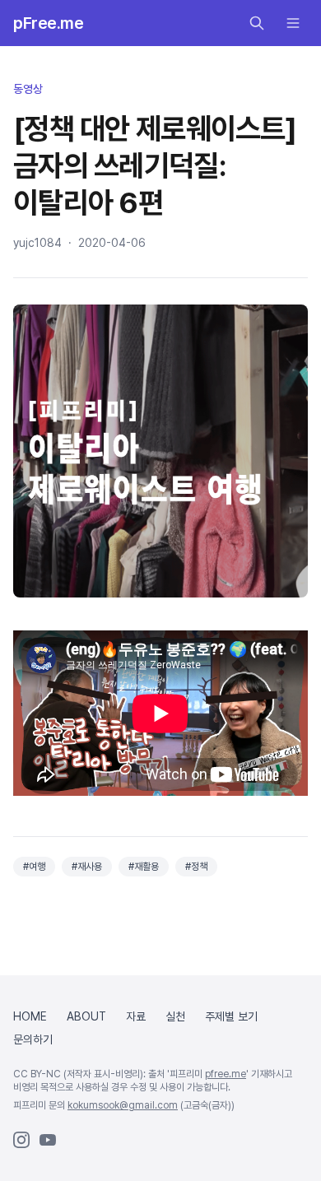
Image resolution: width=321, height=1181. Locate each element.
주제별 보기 (231, 1016)
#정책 (196, 866)
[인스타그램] (21, 1140)
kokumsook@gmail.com (122, 1105)
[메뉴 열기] (293, 23)
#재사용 (87, 866)
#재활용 (143, 866)
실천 (175, 1016)
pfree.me (225, 1074)
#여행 (34, 866)
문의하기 (33, 1039)
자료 (136, 1016)
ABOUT (86, 1016)
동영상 (28, 88)
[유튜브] (48, 1140)
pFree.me (48, 23)
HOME (30, 1016)
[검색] (257, 23)
